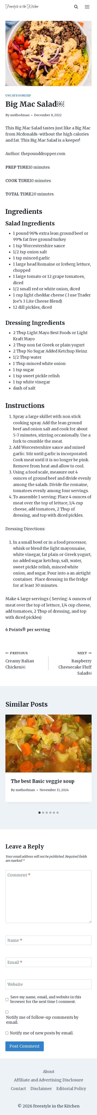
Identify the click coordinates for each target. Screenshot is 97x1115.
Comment (18, 875)
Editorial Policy (71, 1088)
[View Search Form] (76, 7)
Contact (18, 1088)
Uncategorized (18, 95)
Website (15, 984)
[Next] (83, 762)
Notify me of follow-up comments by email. (42, 1020)
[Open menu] (87, 7)
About (48, 1071)
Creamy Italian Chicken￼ (19, 660)
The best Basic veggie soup (42, 781)
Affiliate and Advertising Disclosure (48, 1080)
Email (14, 962)
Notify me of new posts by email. (42, 1033)
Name (14, 940)
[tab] (39, 813)
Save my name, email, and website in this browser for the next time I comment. (45, 999)
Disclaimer (41, 1088)
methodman (20, 115)
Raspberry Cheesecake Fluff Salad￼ (75, 663)
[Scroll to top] (85, 1108)
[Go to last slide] (13, 762)
